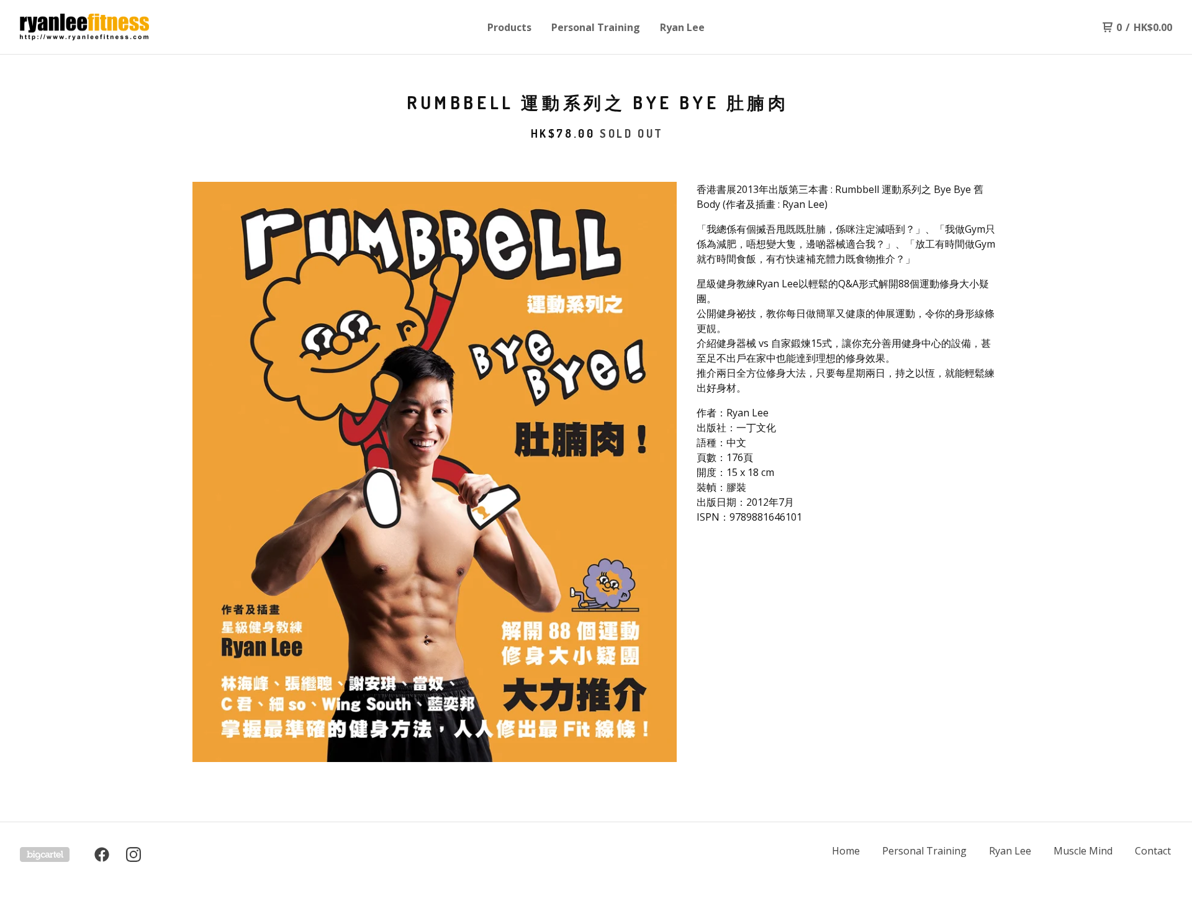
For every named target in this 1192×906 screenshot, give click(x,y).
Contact (1153, 851)
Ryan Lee (682, 27)
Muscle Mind (1083, 851)
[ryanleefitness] (84, 27)
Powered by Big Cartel (45, 854)
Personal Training (595, 27)
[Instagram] (133, 854)
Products (509, 27)
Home (846, 851)
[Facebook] (101, 854)
